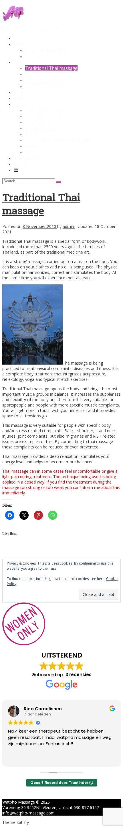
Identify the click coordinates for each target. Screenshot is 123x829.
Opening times (40, 128)
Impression (37, 122)
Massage (34, 56)
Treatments (26, 62)
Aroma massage (41, 80)
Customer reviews (44, 110)
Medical (22, 98)
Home (20, 38)
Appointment (28, 158)
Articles (21, 92)
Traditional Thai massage (51, 68)
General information (35, 104)
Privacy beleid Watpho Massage (58, 140)
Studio (20, 44)
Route (31, 146)
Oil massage (37, 74)
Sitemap (33, 152)
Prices (31, 134)
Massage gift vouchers (48, 116)
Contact (22, 164)
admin (69, 226)
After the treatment (46, 50)
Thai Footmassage (44, 86)
